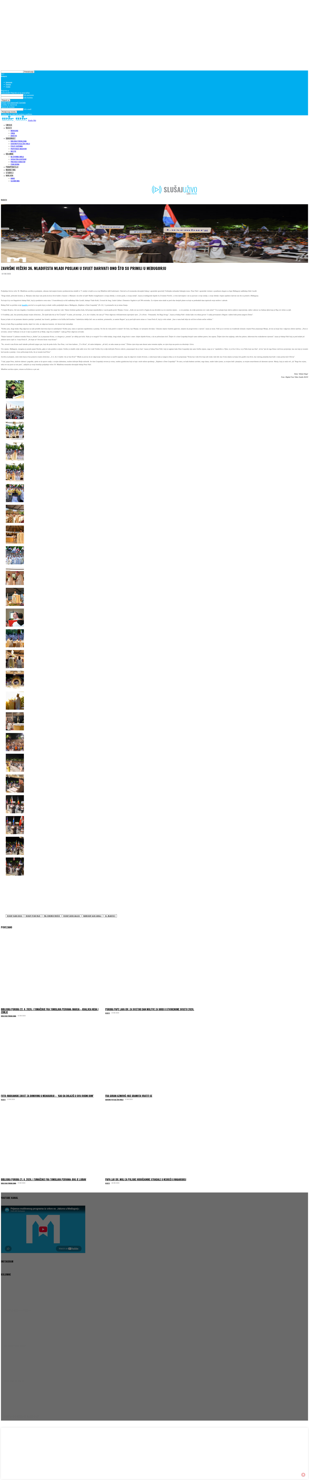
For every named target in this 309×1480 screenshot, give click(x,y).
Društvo (14, 135)
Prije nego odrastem (18, 161)
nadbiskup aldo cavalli (92, 916)
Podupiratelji (12, 166)
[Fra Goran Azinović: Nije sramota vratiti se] (156, 1057)
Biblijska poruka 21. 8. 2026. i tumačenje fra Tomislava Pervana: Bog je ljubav (43, 1179)
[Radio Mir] (25, 1447)
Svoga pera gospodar (18, 159)
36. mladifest (110, 916)
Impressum (9, 82)
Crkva (13, 133)
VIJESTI (9, 127)
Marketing (10, 169)
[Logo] (8, 120)
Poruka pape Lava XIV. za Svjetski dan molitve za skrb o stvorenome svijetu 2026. (149, 1009)
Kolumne (10, 153)
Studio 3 (9, 172)
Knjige (13, 178)
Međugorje (14, 130)
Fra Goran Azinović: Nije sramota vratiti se (128, 1096)
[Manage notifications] (303, 1475)
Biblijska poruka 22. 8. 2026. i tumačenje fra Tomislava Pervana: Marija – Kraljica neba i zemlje (49, 1010)
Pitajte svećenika (17, 146)
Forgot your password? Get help (13, 103)
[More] (49, 279)
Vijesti (4, 199)
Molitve (13, 151)
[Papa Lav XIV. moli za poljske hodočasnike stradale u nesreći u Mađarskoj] (156, 1141)
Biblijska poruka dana (19, 141)
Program (8, 84)
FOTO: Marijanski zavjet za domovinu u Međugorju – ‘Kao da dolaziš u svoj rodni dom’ (47, 1096)
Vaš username (28, 95)
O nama (8, 87)
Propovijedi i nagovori (19, 148)
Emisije (9, 125)
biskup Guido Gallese (71, 916)
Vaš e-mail (27, 109)
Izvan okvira (15, 164)
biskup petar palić (33, 916)
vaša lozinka (28, 98)
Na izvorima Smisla (17, 156)
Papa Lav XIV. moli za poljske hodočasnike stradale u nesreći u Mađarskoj (145, 1179)
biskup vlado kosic (14, 916)
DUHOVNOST (11, 138)
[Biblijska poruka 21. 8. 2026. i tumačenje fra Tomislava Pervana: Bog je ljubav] (52, 1141)
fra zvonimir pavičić (52, 916)
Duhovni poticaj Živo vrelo (20, 143)
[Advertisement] (154, 895)
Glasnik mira (15, 181)
